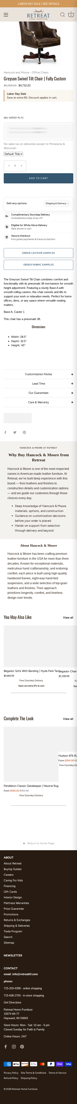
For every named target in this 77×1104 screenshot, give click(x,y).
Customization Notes (38, 374)
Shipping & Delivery (57, 203)
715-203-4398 (12, 988)
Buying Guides (12, 869)
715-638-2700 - (13, 995)
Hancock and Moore (16, 72)
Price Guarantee (14, 908)
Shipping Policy (29, 1078)
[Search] (62, 15)
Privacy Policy (11, 1072)
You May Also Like (18, 617)
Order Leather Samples (38, 253)
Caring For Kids (13, 880)
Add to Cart (38, 178)
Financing (10, 886)
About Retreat (13, 863)
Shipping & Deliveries (17, 925)
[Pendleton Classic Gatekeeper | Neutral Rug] (31, 754)
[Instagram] (14, 1046)
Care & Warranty (38, 402)
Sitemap (9, 942)
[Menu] (6, 15)
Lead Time (38, 383)
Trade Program (13, 931)
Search (8, 937)
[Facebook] (5, 1046)
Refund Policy (11, 1078)
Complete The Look (18, 718)
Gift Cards (10, 891)
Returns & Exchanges (17, 920)
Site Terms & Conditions (33, 1072)
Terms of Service (57, 1072)
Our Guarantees (38, 393)
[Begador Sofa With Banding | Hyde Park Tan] (31, 646)
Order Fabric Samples (38, 264)
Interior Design (13, 897)
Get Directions (12, 1002)
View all (68, 617)
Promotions (11, 914)
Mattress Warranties (16, 903)
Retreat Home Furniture (24, 1089)
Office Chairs (40, 72)
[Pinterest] (22, 1046)
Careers (8, 874)
